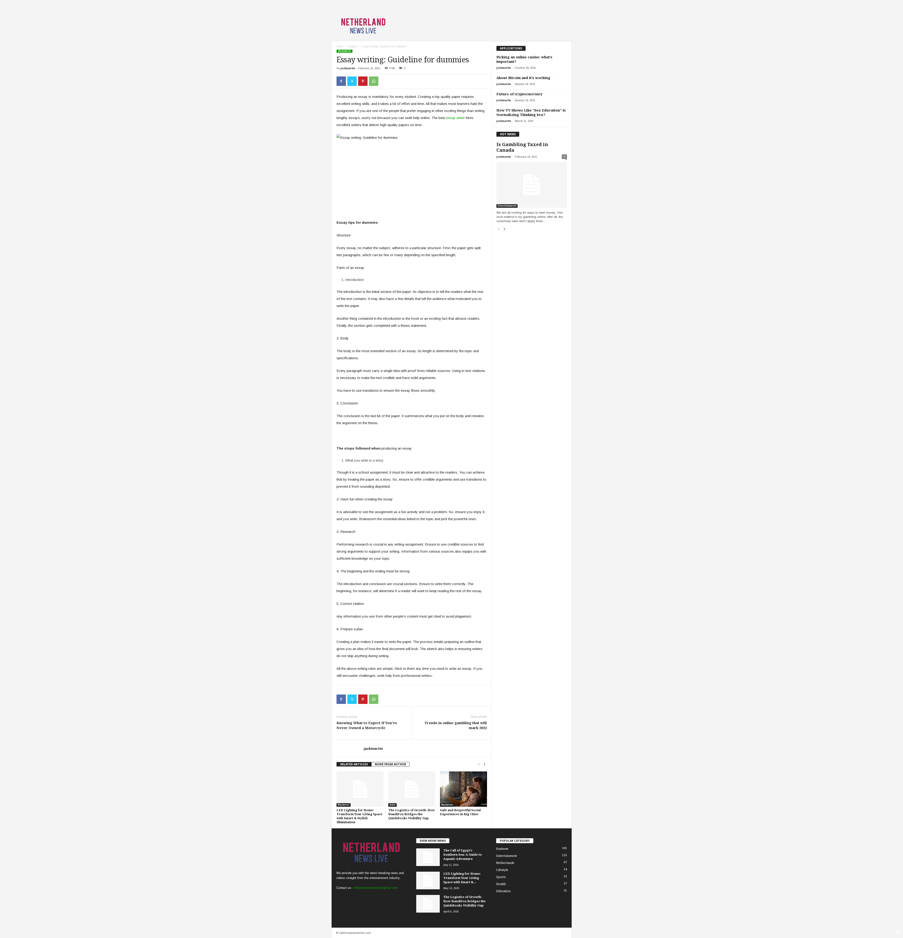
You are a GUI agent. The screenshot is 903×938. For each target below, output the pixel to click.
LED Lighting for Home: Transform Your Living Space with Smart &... (462, 878)
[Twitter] (352, 81)
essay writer (455, 118)
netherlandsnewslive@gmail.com (375, 888)
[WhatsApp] (373, 81)
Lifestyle (502, 870)
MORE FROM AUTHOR (390, 764)
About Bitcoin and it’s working (523, 78)
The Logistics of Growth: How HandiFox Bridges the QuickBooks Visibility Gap (411, 814)
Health (501, 884)
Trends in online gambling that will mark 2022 (455, 725)
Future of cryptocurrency (519, 94)
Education (503, 891)
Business (353, 46)
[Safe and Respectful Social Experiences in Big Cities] (463, 789)
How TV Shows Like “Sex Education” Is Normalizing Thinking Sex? (531, 112)
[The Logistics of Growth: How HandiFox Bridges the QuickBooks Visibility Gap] (411, 789)
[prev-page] (479, 764)
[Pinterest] (363, 81)
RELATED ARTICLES (354, 764)
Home (340, 46)
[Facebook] (341, 81)
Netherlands (505, 863)
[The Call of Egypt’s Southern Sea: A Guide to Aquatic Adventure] (428, 857)
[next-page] (484, 764)
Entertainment (507, 205)
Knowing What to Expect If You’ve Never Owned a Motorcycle (367, 725)
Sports (501, 877)
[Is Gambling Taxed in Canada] (531, 185)
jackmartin (348, 68)
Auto (392, 804)
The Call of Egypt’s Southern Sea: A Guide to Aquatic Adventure (462, 855)
